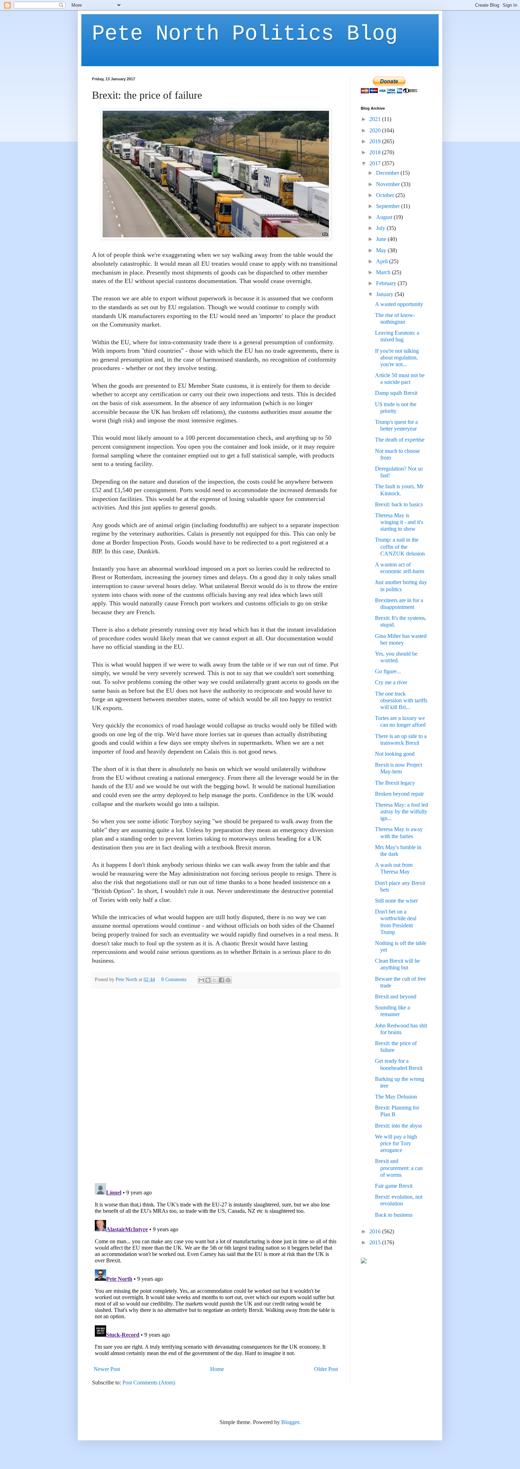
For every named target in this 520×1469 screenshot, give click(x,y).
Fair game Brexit (393, 1186)
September (388, 206)
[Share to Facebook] (221, 980)
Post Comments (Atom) (148, 1382)
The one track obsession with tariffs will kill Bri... (401, 700)
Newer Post (107, 1369)
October (385, 195)
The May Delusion (396, 1097)
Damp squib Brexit (396, 393)
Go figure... (388, 671)
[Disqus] (216, 1085)
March (384, 272)
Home (217, 1369)
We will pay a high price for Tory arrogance (396, 1143)
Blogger (290, 1422)
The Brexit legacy (395, 783)
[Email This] (201, 980)
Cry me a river (391, 682)
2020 (375, 130)
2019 (375, 141)
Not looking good (395, 754)
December (388, 173)
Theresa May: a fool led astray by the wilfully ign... (401, 811)
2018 (375, 152)
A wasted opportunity (399, 304)
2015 (375, 1242)
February (387, 283)
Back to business (393, 1215)
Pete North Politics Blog (245, 34)
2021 (375, 119)
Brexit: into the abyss (398, 1126)
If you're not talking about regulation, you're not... (397, 357)
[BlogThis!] (208, 980)
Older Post (326, 1369)
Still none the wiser (396, 901)
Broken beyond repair (399, 794)
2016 (375, 1231)
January (385, 294)
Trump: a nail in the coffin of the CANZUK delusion (400, 546)
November (388, 184)
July (381, 228)
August (385, 217)
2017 (375, 163)
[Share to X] (214, 980)
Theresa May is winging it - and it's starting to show (399, 522)
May (382, 250)
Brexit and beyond (395, 996)
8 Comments (173, 979)
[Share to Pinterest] (228, 980)
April (382, 261)
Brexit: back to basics (399, 504)
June (382, 239)
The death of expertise (399, 440)
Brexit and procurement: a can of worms (399, 1167)
